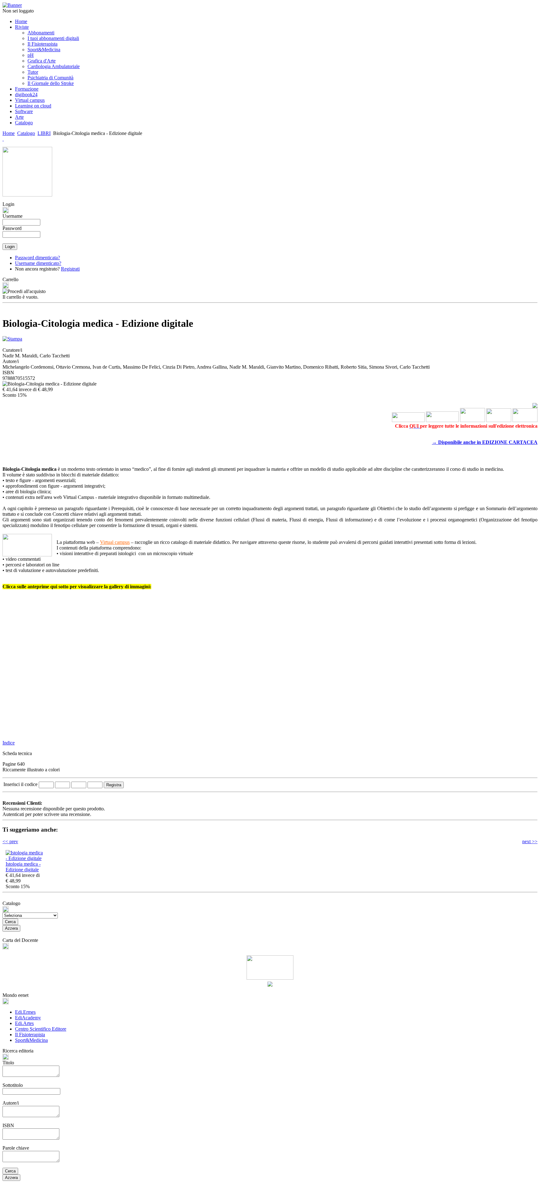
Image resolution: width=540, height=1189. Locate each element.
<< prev (10, 841)
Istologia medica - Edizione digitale (23, 866)
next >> (530, 841)
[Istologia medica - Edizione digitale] (24, 858)
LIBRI (44, 133)
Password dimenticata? (37, 257)
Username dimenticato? (38, 263)
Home (8, 133)
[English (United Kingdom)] (3, 139)
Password (12, 228)
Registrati (70, 268)
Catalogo (26, 133)
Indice (8, 742)
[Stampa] (12, 337)
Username (12, 216)
